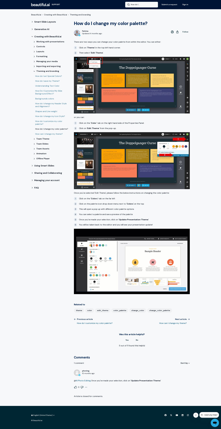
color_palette (119, 310)
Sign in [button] (185, 4)
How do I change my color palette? (51, 129)
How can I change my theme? (49, 134)
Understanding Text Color (47, 85)
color (89, 310)
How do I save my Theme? (47, 81)
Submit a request (169, 4)
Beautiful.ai (36, 14)
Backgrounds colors (44, 98)
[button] (50, 21)
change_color (137, 310)
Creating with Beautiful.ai (55, 14)
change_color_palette (159, 310)
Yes (127, 340)
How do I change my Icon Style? (50, 116)
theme (79, 310)
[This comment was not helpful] (82, 387)
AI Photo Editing (83, 380)
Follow (185, 32)
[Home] (40, 4)
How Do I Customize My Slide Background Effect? (48, 92)
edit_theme (102, 310)
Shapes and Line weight (46, 111)
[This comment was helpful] (75, 387)
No (137, 340)
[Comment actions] (86, 387)
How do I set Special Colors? (48, 76)
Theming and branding (80, 14)
